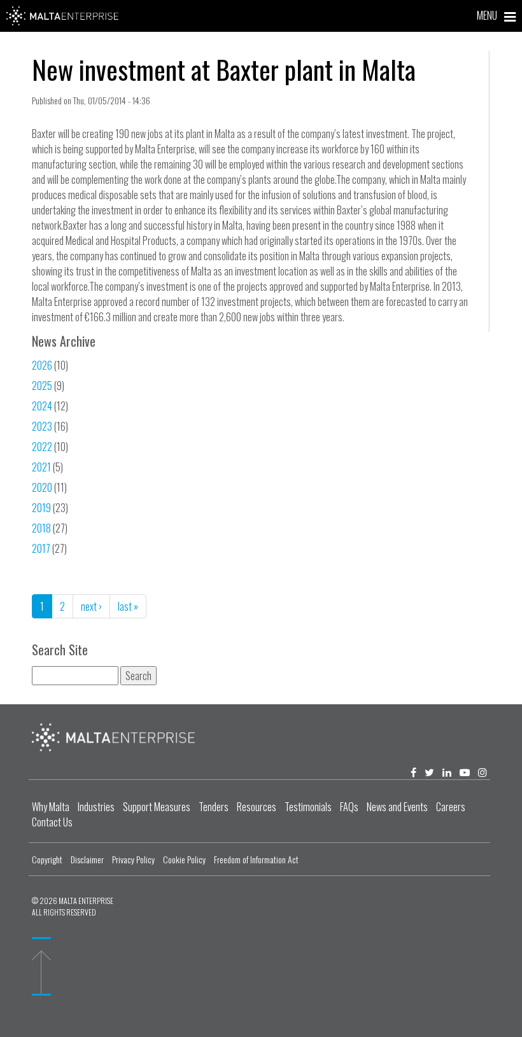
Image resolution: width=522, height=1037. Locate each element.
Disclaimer (87, 859)
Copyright (47, 859)
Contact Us (52, 822)
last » (128, 606)
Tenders (214, 806)
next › (91, 606)
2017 (41, 548)
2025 (42, 385)
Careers (450, 806)
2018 (41, 528)
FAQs (349, 806)
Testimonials (308, 806)
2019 (41, 507)
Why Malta (50, 806)
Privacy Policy (133, 859)
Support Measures (156, 806)
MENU (488, 15)
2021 (41, 467)
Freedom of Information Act (256, 859)
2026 (42, 365)
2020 (42, 487)
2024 (42, 406)
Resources (256, 806)
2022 (42, 446)
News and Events (397, 806)
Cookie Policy (184, 859)
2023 (42, 426)
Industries (96, 806)
